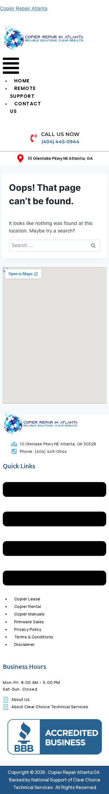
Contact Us (25, 107)
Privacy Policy (28, 629)
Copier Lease (27, 599)
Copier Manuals (29, 614)
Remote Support (23, 92)
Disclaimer (24, 644)
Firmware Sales (29, 621)
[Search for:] (54, 245)
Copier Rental (27, 606)
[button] (11, 66)
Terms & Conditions (33, 637)
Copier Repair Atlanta (24, 8)
